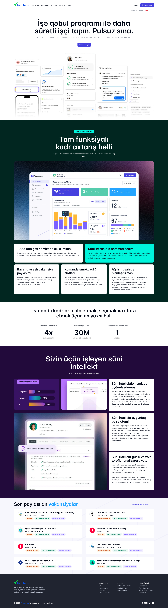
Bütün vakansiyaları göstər (140, 504)
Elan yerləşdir (148, 5)
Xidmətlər (67, 5)
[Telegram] (153, 603)
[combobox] (149, 10)
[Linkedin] (150, 603)
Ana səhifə (35, 5)
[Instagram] (146, 603)
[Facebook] (143, 603)
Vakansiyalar (45, 5)
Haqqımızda (133, 10)
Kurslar (60, 5)
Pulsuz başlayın (84, 45)
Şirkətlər (54, 5)
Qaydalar (140, 10)
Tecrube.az (25, 603)
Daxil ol (135, 5)
